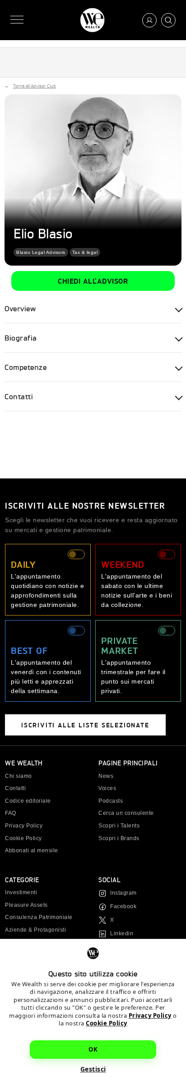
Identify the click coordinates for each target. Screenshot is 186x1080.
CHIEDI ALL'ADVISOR (93, 280)
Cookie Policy (106, 1023)
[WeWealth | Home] (92, 20)
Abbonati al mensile (31, 850)
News (105, 776)
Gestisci (93, 1069)
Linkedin (121, 933)
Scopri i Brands (119, 838)
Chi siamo (18, 776)
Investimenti (21, 892)
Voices (107, 788)
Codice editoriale (28, 801)
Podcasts (110, 801)
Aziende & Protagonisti (35, 930)
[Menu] (16, 20)
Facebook (123, 906)
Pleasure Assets (26, 905)
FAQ (10, 813)
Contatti (15, 788)
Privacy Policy (150, 1015)
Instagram (123, 893)
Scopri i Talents (119, 826)
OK (93, 1049)
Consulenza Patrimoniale (39, 917)
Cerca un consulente (126, 813)
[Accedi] (149, 20)
